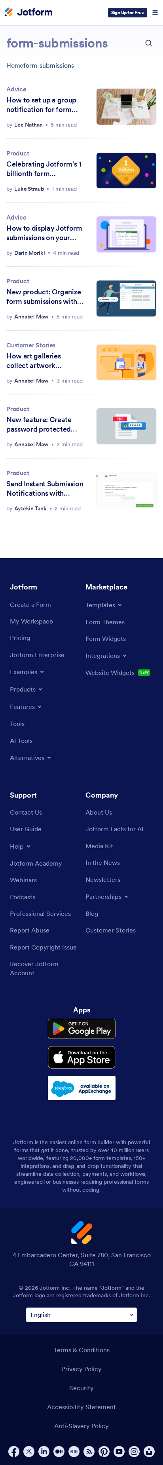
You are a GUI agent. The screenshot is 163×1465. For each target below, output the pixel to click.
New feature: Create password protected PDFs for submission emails (39, 424)
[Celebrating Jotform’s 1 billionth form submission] (126, 170)
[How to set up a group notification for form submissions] (126, 106)
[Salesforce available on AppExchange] (82, 1088)
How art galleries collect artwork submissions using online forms (44, 360)
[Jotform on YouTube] (119, 1451)
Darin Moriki (29, 252)
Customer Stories (30, 345)
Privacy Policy (81, 1369)
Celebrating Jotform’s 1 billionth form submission (43, 168)
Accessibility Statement (81, 1407)
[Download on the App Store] (82, 1057)
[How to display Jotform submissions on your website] (126, 234)
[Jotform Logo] (28, 13)
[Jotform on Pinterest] (104, 1451)
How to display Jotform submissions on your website (44, 233)
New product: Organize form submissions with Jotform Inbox (43, 296)
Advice (16, 89)
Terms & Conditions (82, 1350)
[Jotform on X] (28, 1451)
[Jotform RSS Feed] (89, 1451)
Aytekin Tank (30, 508)
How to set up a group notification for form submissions (41, 104)
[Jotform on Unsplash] (149, 1451)
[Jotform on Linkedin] (43, 1451)
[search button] (149, 43)
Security (81, 1388)
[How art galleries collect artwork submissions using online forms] (126, 362)
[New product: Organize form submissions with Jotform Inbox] (126, 298)
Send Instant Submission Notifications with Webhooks (44, 488)
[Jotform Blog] (74, 1451)
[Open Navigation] (155, 12)
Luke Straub (29, 188)
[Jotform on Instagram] (134, 1451)
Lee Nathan (28, 124)
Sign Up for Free (127, 12)
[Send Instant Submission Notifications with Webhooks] (126, 490)
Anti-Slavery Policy (81, 1426)
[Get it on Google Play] (82, 1029)
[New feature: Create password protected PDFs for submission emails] (126, 426)
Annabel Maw (31, 316)
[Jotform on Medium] (58, 1451)
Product (17, 153)
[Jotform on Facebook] (13, 1451)
